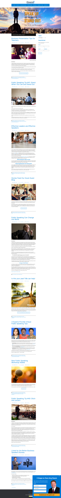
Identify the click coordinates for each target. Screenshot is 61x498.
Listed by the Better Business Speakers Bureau (22, 451)
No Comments (27, 130)
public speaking (20, 121)
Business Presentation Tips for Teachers (23, 39)
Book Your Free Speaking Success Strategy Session (23, 312)
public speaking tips (15, 78)
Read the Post (28, 349)
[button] (46, 478)
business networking (21, 120)
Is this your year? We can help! (23, 279)
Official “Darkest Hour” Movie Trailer (15, 271)
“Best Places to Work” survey (24, 156)
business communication (15, 120)
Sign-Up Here (23, 388)
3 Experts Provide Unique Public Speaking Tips (21, 323)
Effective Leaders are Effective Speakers (23, 127)
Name (39, 44)
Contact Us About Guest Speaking (23, 73)
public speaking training (16, 356)
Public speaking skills (19, 274)
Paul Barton (22, 130)
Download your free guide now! (46, 494)
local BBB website (13, 472)
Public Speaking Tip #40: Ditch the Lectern (23, 399)
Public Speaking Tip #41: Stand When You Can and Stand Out (23, 83)
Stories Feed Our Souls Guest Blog (22, 179)
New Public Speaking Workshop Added (19, 361)
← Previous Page (13, 487)
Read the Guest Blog (23, 208)
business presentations (14, 121)
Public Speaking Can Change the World (22, 218)
